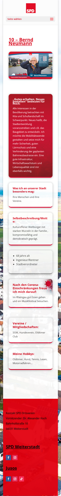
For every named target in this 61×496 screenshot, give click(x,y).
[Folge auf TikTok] (21, 479)
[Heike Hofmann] (31, 78)
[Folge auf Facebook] (8, 457)
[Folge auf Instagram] (15, 457)
